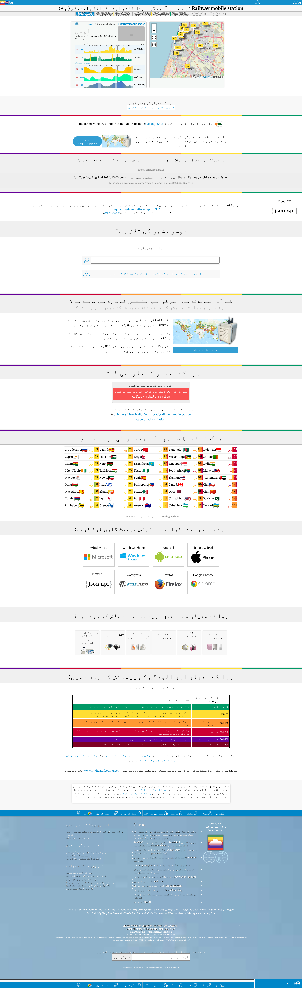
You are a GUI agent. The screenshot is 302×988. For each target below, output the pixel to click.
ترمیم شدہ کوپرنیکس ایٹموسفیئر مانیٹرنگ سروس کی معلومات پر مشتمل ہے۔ (163, 871)
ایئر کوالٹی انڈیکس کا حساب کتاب (86, 875)
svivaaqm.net (154, 124)
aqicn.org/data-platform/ (151, 419)
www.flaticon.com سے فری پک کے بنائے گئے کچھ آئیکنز (164, 876)
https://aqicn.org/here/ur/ (151, 169)
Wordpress (133, 575)
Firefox (168, 575)
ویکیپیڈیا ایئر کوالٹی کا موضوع (128, 755)
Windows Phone (134, 547)
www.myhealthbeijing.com (102, 770)
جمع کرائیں (122, 957)
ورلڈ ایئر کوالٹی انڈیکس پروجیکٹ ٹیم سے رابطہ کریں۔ (94, 833)
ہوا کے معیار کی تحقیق (86, 845)
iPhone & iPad (203, 547)
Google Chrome (203, 575)
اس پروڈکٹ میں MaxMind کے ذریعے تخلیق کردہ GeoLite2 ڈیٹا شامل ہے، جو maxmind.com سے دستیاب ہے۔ (165, 844)
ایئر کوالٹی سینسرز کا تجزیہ (83, 858)
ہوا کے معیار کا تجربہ (79, 855)
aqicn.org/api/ (112, 212)
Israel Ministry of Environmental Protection (150, 928)
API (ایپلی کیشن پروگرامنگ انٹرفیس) (88, 885)
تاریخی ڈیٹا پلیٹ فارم (79, 888)
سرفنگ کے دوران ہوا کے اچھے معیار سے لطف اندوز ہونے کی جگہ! (164, 896)
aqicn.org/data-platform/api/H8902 (137, 209)
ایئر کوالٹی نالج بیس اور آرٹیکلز (86, 852)
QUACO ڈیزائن (142, 901)
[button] (186, 31)
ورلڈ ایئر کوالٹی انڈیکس (151, 790)
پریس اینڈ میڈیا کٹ (77, 837)
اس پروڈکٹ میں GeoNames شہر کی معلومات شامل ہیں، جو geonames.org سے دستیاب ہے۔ (165, 851)
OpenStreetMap (206, 76)
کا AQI (117, 23)
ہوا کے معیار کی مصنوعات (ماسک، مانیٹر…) (91, 882)
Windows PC (98, 547)
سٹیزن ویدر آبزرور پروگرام (173, 864)
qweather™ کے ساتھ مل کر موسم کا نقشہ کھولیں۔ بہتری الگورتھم (165, 859)
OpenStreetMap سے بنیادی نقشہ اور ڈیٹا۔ (157, 890)
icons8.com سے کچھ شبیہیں (148, 881)
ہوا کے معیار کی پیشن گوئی (82, 879)
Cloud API (98, 574)
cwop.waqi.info (146, 864)
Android (168, 547)
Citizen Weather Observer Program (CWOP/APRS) (150, 925)
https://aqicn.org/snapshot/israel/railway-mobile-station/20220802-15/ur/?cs (151, 182)
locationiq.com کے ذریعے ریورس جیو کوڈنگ (157, 885)
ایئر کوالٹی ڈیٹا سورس (79, 872)
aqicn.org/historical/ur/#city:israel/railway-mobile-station (152, 414)
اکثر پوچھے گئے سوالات (86, 865)
